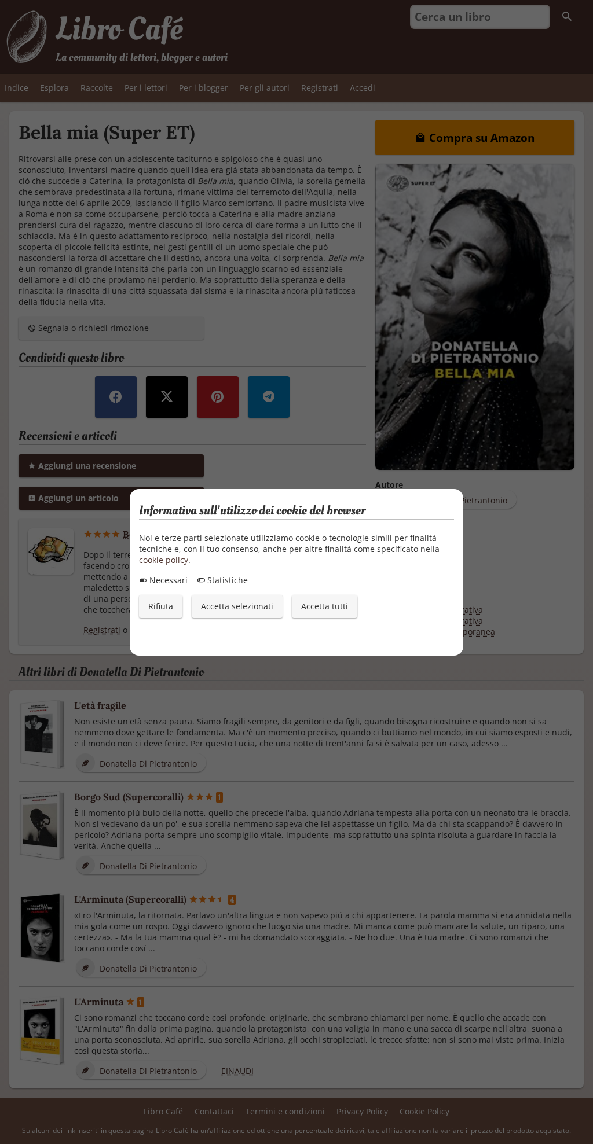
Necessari (167, 580)
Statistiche (226, 580)
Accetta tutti (324, 606)
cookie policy (163, 559)
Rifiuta (160, 606)
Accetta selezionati (237, 606)
